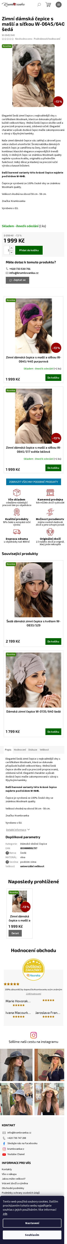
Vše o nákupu (9, 1174)
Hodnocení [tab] (20, 750)
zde (5, 1214)
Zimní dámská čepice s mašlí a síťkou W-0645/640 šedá (19, 918)
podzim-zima (28, 862)
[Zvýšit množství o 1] (11, 248)
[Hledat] (39, 4)
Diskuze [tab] (32, 750)
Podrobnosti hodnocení (47, 39)
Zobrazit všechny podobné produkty (33, 481)
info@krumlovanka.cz (24, 273)
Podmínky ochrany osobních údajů (21, 1193)
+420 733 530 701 (20, 269)
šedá (23, 853)
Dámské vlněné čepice (33, 844)
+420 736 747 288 (16, 1138)
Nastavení (32, 1223)
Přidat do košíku (29, 250)
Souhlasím (32, 1235)
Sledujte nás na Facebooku (22, 1143)
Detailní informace (16, 830)
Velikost (44, 750)
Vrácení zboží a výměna (15, 1183)
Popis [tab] (8, 750)
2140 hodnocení (33, 993)
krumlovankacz (15, 1149)
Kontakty (7, 1169)
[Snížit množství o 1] (11, 252)
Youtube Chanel (16, 1154)
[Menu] (58, 4)
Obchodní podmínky (13, 1188)
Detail (15, 933)
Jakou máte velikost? (13, 1179)
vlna (22, 857)
